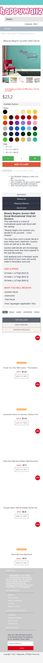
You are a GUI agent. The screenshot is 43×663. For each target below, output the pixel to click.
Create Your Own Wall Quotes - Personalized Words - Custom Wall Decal (22, 368)
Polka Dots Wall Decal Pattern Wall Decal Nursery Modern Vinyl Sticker (22, 461)
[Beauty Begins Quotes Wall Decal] (6, 79)
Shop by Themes (14, 606)
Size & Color (21, 208)
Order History (12, 624)
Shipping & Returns (21, 204)
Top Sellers (21, 320)
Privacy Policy (13, 598)
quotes (18, 312)
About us (11, 595)
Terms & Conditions (15, 601)
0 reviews (17, 170)
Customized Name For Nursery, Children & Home (21, 414)
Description (21, 195)
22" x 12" (9, 147)
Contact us (12, 615)
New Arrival (21, 325)
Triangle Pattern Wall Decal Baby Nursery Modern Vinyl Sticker (22, 508)
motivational (28, 312)
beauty (11, 312)
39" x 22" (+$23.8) (12, 152)
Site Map (11, 603)
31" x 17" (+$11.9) (12, 149)
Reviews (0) (21, 199)
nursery (36, 312)
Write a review (28, 170)
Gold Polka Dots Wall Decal (21, 554)
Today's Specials (21, 330)
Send (22, 648)
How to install (12, 621)
